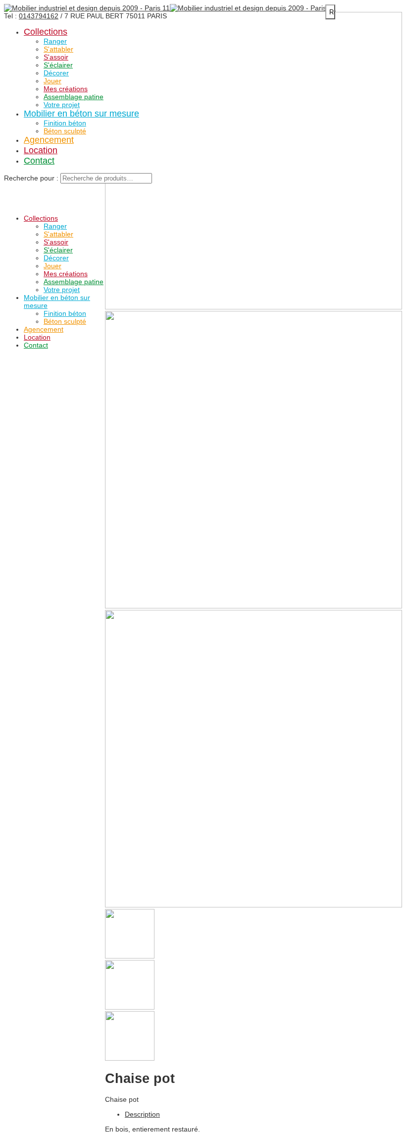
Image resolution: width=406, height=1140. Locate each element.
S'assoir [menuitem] (56, 242)
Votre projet (62, 105)
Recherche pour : (31, 178)
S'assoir (56, 57)
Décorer (56, 73)
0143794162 (38, 16)
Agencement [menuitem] (43, 329)
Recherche (332, 12)
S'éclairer (58, 65)
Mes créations (66, 89)
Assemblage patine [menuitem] (73, 282)
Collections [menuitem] (41, 218)
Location (40, 150)
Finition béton (65, 123)
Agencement (49, 140)
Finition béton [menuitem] (65, 313)
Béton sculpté (65, 131)
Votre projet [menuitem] (62, 290)
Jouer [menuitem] (52, 266)
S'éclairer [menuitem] (58, 250)
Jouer (52, 81)
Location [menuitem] (37, 337)
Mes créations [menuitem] (66, 274)
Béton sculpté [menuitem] (65, 321)
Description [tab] (142, 1114)
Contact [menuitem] (36, 345)
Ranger (55, 41)
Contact (39, 161)
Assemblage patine (73, 97)
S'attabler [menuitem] (58, 234)
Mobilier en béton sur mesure (81, 114)
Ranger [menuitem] (55, 226)
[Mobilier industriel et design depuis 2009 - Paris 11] (87, 8)
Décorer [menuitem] (56, 258)
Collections (45, 32)
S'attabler (58, 49)
